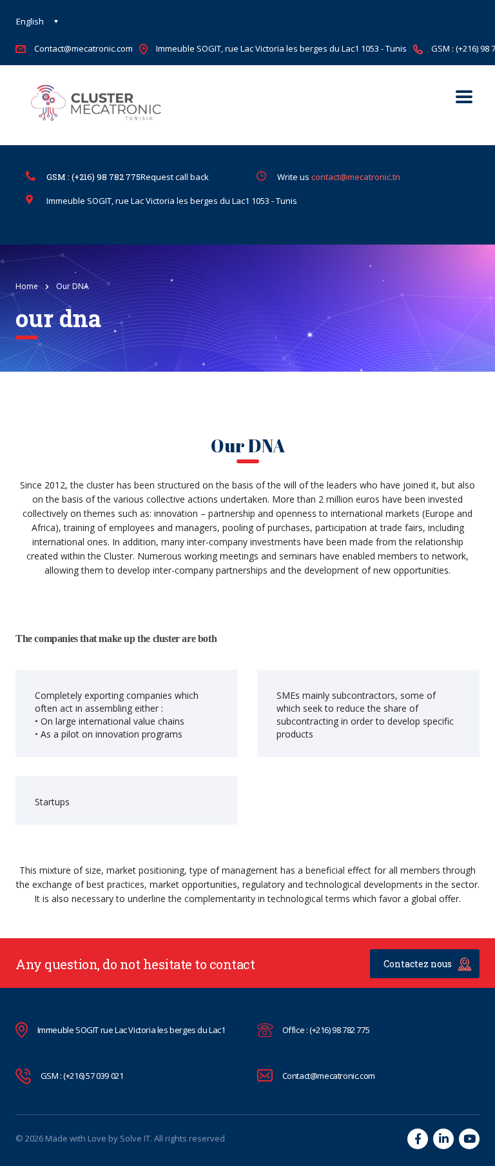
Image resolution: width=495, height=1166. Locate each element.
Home (26, 286)
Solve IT (135, 1138)
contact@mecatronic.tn (355, 177)
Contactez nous (417, 964)
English (30, 21)
